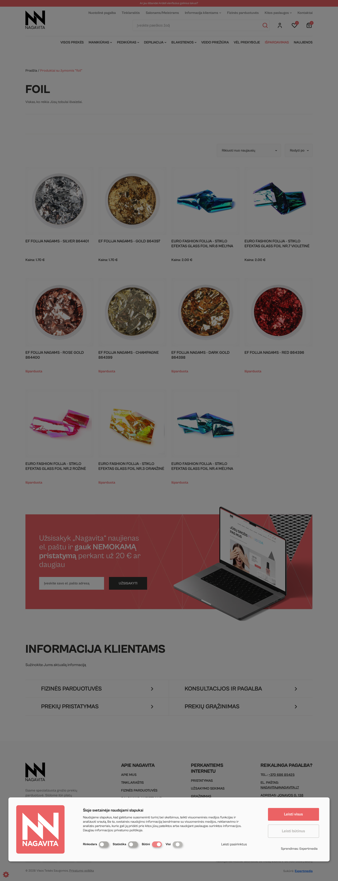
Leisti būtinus (293, 831)
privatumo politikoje (128, 830)
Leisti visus (293, 814)
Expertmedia (308, 849)
